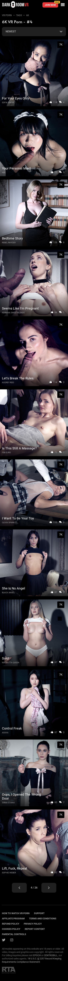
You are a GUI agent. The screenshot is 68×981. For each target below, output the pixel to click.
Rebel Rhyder (9, 242)
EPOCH (37, 955)
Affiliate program (13, 918)
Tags (19, 15)
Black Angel (8, 592)
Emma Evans (8, 803)
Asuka (5, 732)
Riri (3, 172)
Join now (51, 4)
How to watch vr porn (16, 913)
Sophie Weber (9, 873)
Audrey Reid (8, 382)
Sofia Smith (8, 102)
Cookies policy (11, 929)
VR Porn (7, 15)
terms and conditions (42, 918)
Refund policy (10, 923)
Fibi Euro (6, 452)
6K (27, 15)
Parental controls (14, 934)
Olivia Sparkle (9, 522)
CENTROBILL (51, 955)
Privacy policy (33, 923)
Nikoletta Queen (10, 662)
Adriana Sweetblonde (13, 313)
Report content (35, 929)
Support (39, 913)
